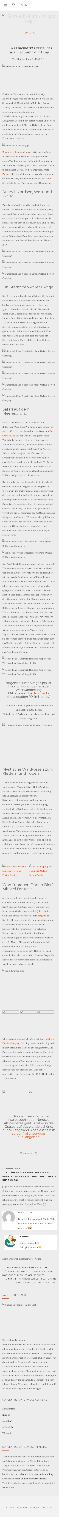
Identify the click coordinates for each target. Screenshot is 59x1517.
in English (7, 1427)
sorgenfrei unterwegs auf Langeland (29, 1135)
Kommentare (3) (28, 1153)
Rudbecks (42, 693)
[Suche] (55, 5)
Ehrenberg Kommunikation (16, 152)
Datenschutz (47, 1507)
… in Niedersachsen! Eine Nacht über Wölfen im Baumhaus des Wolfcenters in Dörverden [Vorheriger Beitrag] (27, 1271)
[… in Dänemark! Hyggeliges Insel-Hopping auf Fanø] (28, 76)
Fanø (48, 178)
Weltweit (7, 1433)
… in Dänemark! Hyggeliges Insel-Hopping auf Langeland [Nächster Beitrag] (31, 1281)
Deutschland (8, 1408)
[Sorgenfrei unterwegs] (29, 19)
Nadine (25, 1236)
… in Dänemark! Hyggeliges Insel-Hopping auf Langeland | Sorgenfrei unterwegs (29, 1176)
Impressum (35, 1507)
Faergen (6, 174)
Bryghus (42, 915)
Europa (30, 32)
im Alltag (7, 1421)
